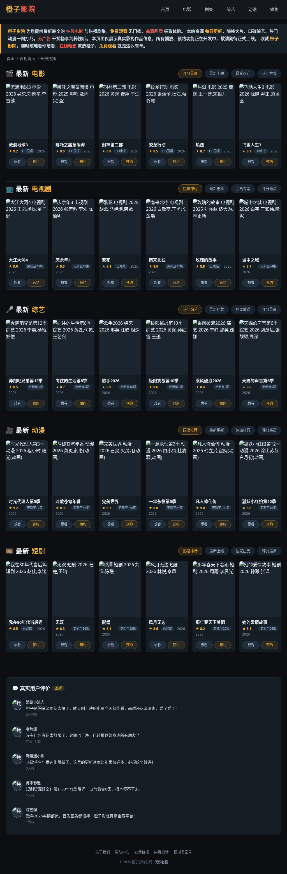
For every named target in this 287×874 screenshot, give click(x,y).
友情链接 (142, 851)
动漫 (252, 9)
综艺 (230, 9)
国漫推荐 (190, 430)
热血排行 (243, 430)
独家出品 (243, 550)
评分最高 (190, 73)
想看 (17, 161)
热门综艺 (190, 309)
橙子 (21, 9)
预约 (36, 161)
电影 (187, 9)
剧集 (209, 9)
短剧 (274, 9)
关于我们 (102, 851)
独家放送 (243, 309)
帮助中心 (122, 851)
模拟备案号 (183, 851)
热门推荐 (269, 73)
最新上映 (216, 73)
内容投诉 (161, 851)
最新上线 (216, 550)
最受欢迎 (243, 73)
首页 (165, 9)
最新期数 (216, 309)
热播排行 (190, 188)
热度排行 (190, 550)
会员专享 (243, 188)
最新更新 (216, 188)
